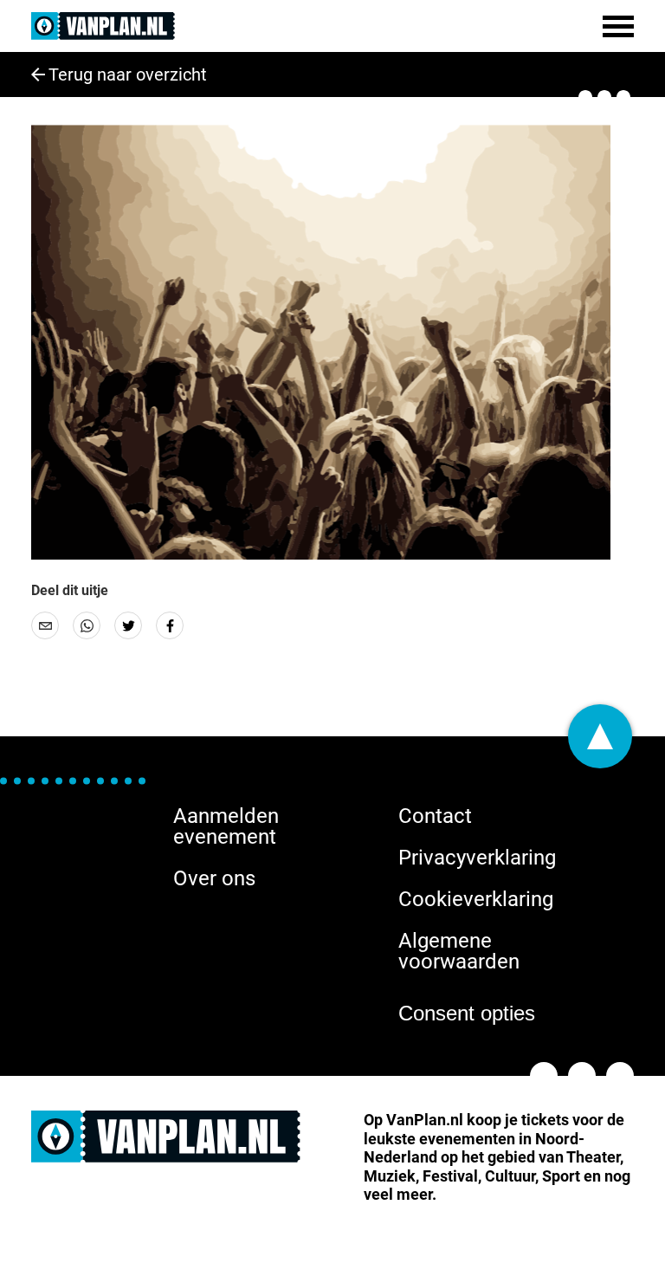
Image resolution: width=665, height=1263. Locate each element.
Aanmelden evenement (226, 826)
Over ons (214, 878)
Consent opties (466, 1013)
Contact (435, 816)
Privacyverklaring (477, 857)
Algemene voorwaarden (459, 951)
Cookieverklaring (475, 899)
